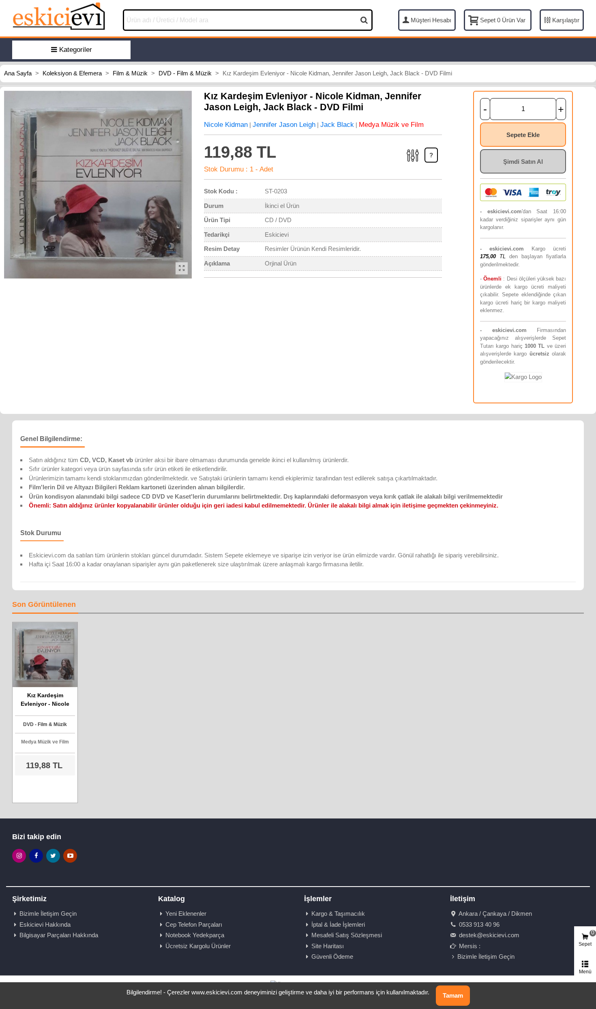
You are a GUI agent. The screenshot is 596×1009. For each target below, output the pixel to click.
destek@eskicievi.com (488, 935)
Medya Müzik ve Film (391, 125)
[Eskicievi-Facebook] (36, 856)
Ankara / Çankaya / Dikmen (494, 913)
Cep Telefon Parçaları (193, 924)
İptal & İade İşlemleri (338, 924)
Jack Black (337, 125)
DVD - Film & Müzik (45, 724)
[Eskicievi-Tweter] (53, 856)
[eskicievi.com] (58, 16)
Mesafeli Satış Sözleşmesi (346, 935)
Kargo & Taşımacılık (338, 913)
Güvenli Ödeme (332, 956)
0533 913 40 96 (478, 924)
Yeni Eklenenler (185, 913)
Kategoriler (75, 50)
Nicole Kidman (226, 125)
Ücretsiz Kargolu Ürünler (198, 946)
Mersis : (468, 946)
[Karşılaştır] (413, 164)
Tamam (453, 995)
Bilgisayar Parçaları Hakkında (58, 935)
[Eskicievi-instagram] (19, 856)
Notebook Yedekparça (194, 935)
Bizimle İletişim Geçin (48, 913)
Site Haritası (327, 946)
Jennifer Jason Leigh (284, 125)
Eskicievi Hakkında (45, 924)
